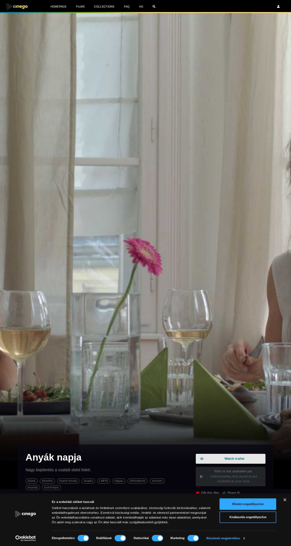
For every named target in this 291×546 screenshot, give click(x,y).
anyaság (33, 487)
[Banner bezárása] (284, 499)
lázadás (88, 481)
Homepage (58, 6)
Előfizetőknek (137, 481)
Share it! (233, 493)
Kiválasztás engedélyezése (247, 517)
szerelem (157, 481)
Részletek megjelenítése (223, 538)
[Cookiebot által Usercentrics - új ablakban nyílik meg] (25, 538)
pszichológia (51, 487)
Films (80, 6)
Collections (104, 6)
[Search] (154, 6)
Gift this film (210, 493)
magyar (119, 481)
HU (141, 6)
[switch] (120, 538)
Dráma (31, 481)
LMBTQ (103, 481)
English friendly (68, 481)
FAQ (127, 6)
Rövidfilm (47, 481)
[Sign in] (278, 6)
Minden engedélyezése (248, 504)
